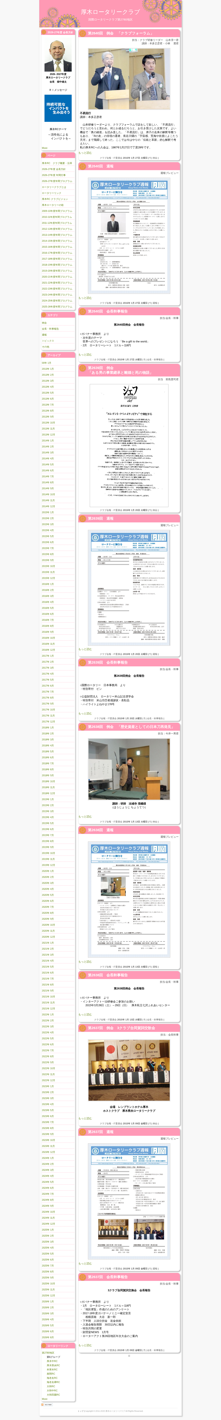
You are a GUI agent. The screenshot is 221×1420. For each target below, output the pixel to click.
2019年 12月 (48, 865)
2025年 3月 (48, 1241)
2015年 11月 (48, 572)
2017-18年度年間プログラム (57, 258)
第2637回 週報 (101, 1132)
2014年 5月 (48, 464)
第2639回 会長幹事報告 (108, 662)
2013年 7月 (48, 404)
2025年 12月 (48, 1295)
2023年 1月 (48, 1086)
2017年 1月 (48, 655)
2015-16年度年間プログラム (57, 246)
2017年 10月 (48, 709)
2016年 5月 (48, 608)
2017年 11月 (48, 715)
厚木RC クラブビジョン (55, 199)
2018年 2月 (48, 733)
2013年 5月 (48, 392)
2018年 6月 (48, 757)
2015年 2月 (48, 518)
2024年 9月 (48, 1205)
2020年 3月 (48, 883)
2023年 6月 (48, 1116)
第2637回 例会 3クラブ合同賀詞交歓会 (121, 1028)
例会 (155, 158)
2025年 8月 (48, 1271)
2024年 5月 (48, 1182)
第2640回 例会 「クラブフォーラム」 (121, 33)
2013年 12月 (48, 434)
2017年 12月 (48, 721)
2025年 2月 (48, 1235)
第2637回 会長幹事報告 (108, 1277)
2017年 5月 (48, 679)
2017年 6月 (48, 685)
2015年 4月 (48, 530)
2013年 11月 (48, 428)
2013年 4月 (48, 386)
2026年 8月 (48, 1337)
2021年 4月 (48, 960)
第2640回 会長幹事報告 (108, 311)
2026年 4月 (48, 1319)
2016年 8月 (48, 626)
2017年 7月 (48, 691)
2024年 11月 (48, 1217)
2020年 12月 (48, 936)
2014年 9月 (48, 488)
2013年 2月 (48, 374)
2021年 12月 (48, 1008)
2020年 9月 (48, 918)
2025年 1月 (48, 1229)
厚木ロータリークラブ (110, 12)
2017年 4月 (48, 673)
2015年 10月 (48, 566)
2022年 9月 (48, 1062)
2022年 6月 (48, 1044)
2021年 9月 (48, 990)
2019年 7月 (48, 835)
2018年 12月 (48, 793)
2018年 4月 (48, 745)
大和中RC (52, 1390)
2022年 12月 (48, 1080)
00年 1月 (46, 362)
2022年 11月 (48, 1074)
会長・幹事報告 (155, 359)
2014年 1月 (48, 440)
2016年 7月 (48, 620)
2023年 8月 (48, 1128)
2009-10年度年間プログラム (57, 211)
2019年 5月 (48, 823)
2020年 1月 (48, 871)
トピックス (48, 340)
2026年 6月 (48, 1331)
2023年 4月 (48, 1104)
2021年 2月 (48, 948)
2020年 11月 (48, 930)
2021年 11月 (48, 1002)
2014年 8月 (48, 482)
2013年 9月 (48, 416)
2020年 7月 (48, 907)
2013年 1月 (48, 368)
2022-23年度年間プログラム (57, 288)
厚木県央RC (53, 1365)
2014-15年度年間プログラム (57, 240)
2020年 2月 (48, 877)
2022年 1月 (48, 1014)
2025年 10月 (48, 1283)
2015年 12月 (48, 578)
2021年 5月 (48, 966)
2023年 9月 (48, 1134)
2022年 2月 (48, 1020)
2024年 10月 (48, 1211)
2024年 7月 (48, 1193)
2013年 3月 (48, 380)
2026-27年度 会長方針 (54, 169)
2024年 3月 (48, 1170)
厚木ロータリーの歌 (53, 205)
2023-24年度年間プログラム (57, 294)
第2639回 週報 (101, 518)
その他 (45, 346)
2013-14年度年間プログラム (57, 234)
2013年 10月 (48, 422)
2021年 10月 (48, 996)
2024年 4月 (48, 1176)
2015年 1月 (48, 512)
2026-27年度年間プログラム (57, 181)
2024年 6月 (48, 1188)
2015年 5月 (48, 536)
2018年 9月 (48, 775)
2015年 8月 (48, 554)
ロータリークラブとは (54, 187)
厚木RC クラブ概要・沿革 (57, 163)
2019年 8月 (48, 841)
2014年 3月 (48, 452)
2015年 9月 (48, 560)
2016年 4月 (48, 602)
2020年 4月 (48, 889)
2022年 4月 (48, 1032)
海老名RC (52, 1378)
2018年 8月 (48, 769)
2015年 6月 (48, 542)
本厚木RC (52, 1369)
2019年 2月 (48, 805)
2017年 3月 (48, 667)
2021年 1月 (48, 942)
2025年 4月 (48, 1247)
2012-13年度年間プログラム (57, 229)
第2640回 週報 (101, 166)
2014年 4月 (48, 458)
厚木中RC (52, 1361)
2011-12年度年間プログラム (57, 223)
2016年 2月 (48, 590)
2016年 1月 (48, 584)
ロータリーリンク (51, 193)
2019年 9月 (48, 847)
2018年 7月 (48, 763)
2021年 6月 (48, 972)
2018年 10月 (48, 781)
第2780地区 (48, 1352)
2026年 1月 (48, 1301)
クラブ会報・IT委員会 (111, 158)
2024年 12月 (48, 1223)
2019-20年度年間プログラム (57, 270)
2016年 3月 (48, 596)
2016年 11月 (48, 643)
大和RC (51, 1386)
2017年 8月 (48, 697)
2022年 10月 (48, 1068)
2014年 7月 (48, 476)
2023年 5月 (48, 1110)
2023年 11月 (48, 1146)
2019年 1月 (48, 799)
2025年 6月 (48, 1259)
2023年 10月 (48, 1140)
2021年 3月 (48, 954)
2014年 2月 (48, 446)
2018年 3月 (48, 739)
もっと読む (85, 152)
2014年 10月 (48, 494)
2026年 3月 (48, 1313)
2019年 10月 (48, 853)
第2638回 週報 (101, 830)
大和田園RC (53, 1394)
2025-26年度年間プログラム (57, 306)
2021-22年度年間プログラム (57, 282)
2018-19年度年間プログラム (57, 264)
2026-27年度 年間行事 (54, 175)
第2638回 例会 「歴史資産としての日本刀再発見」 (131, 727)
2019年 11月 (48, 859)
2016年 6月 (48, 614)
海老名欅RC (53, 1382)
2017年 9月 (48, 703)
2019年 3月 (48, 811)
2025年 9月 (48, 1277)
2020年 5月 (48, 895)
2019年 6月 (48, 829)
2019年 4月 (48, 817)
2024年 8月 (48, 1199)
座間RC (51, 1373)
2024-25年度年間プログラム (57, 300)
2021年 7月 (48, 978)
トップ (80, 1411)
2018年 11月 (48, 787)
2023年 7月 (48, 1122)
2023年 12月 (48, 1152)
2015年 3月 (48, 524)
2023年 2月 (48, 1092)
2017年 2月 (48, 661)
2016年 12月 (48, 649)
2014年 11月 (48, 500)
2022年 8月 (48, 1056)
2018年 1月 (48, 727)
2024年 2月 (48, 1164)
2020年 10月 (48, 924)
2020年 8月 (48, 912)
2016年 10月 (48, 637)
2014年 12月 (48, 506)
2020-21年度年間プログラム (57, 276)
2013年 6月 (48, 398)
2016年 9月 (48, 632)
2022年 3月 (48, 1026)
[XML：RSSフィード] (47, 1404)
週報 (155, 303)
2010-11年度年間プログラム (57, 217)
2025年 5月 (48, 1253)
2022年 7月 (48, 1050)
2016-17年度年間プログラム (57, 252)
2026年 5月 (48, 1325)
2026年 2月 (48, 1307)
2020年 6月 (48, 901)
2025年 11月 (48, 1289)
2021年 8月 (48, 984)
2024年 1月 (48, 1158)
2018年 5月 (48, 751)
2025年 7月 (48, 1265)
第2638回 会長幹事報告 (108, 975)
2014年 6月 (48, 470)
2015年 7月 (48, 548)
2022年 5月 (48, 1038)
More (44, 148)
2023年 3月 (48, 1098)
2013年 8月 (48, 410)
